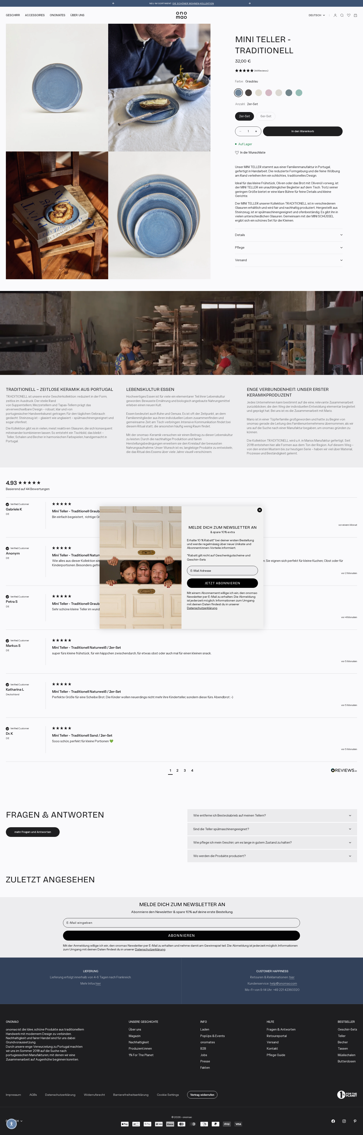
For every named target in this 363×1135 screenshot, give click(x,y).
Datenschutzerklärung (202, 608)
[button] (11, 1124)
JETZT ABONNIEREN (222, 583)
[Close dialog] (260, 510)
